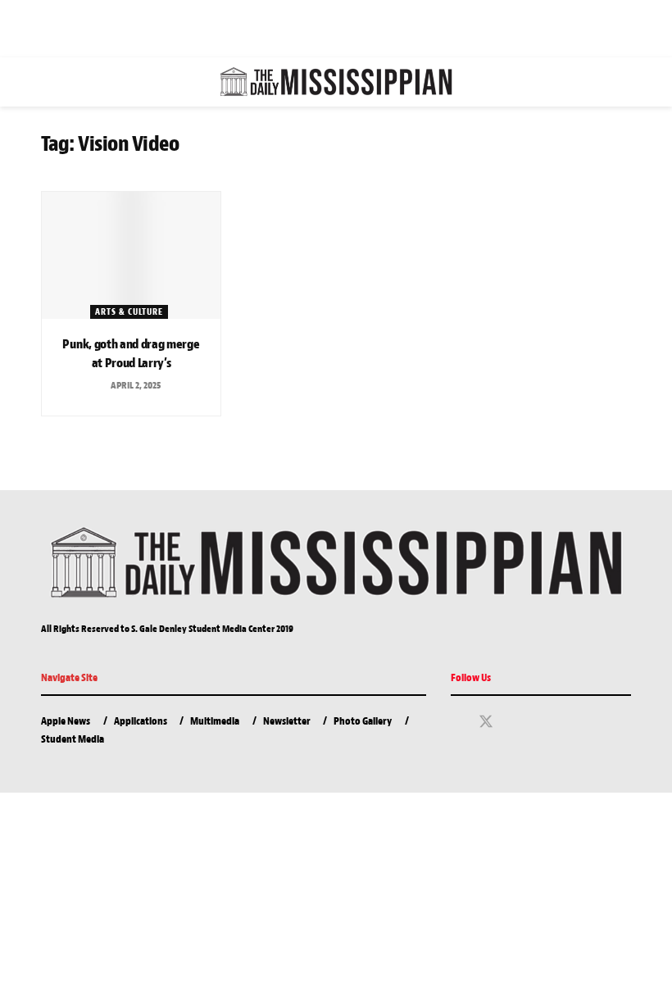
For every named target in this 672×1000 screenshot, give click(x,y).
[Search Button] (624, 82)
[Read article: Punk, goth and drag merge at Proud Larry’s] (131, 256)
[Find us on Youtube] (543, 723)
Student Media (72, 739)
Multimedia (214, 721)
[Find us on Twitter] (486, 722)
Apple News (65, 721)
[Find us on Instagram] (515, 723)
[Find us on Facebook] (456, 723)
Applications (140, 721)
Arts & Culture (129, 311)
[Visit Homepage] (336, 82)
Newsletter (287, 721)
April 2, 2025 (135, 385)
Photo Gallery (363, 721)
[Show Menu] (48, 82)
